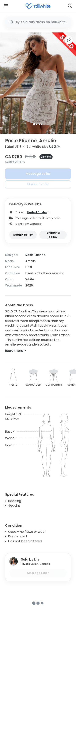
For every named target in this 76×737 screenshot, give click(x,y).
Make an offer (38, 184)
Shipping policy (53, 235)
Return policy (23, 235)
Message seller (38, 173)
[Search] (70, 6)
